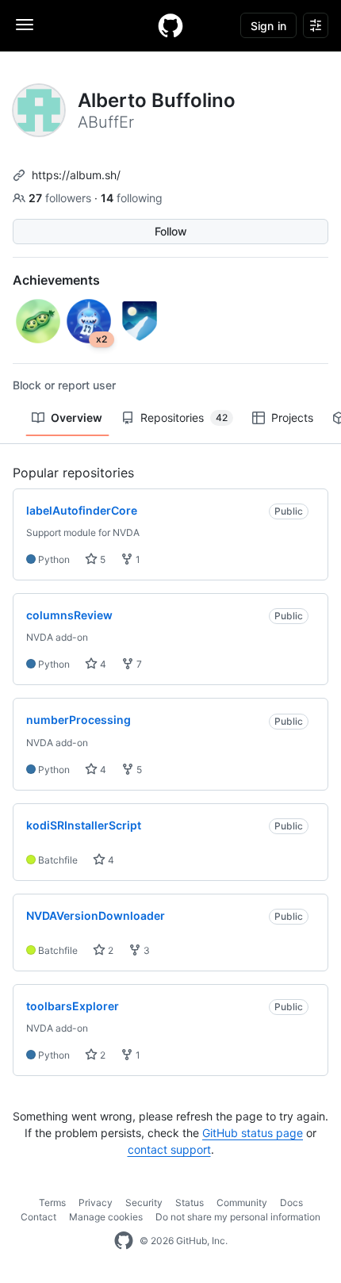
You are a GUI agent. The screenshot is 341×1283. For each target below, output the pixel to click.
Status (189, 1202)
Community (241, 1202)
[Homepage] (170, 25)
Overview (76, 417)
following (132, 198)
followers (61, 198)
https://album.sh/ (76, 175)
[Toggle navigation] (24, 24)
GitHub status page (252, 1132)
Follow (171, 231)
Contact (38, 1217)
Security (144, 1202)
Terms (52, 1202)
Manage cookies (106, 1217)
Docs (291, 1202)
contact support (169, 1149)
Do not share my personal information (237, 1217)
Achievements (56, 280)
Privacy (96, 1202)
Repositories (184, 417)
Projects (292, 417)
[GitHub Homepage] (123, 1241)
